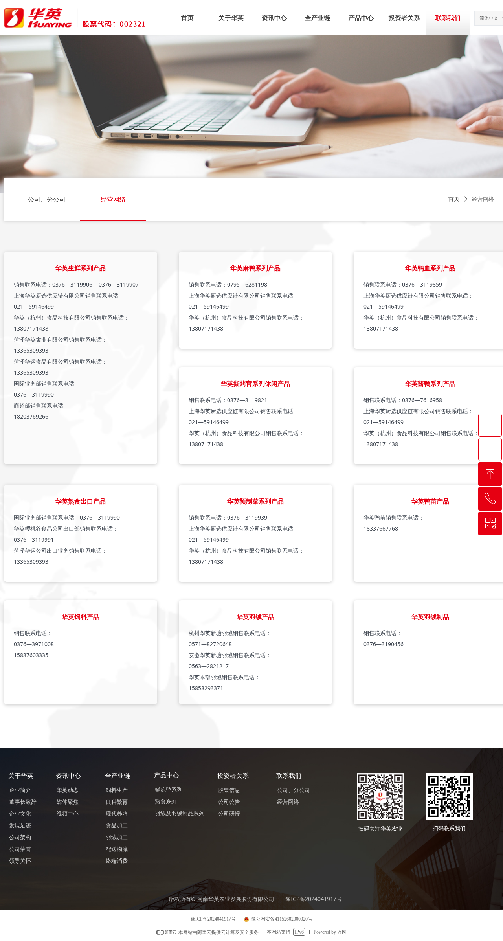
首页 (453, 199)
